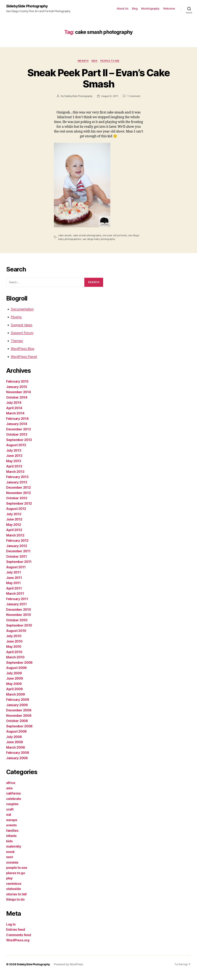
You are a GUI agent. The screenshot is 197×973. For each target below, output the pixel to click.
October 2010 (16, 620)
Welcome (169, 8)
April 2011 (14, 588)
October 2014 (16, 397)
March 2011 (15, 593)
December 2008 (18, 710)
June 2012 (14, 519)
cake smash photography (87, 235)
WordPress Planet (24, 357)
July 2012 (13, 514)
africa (10, 783)
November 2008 (18, 716)
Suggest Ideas (21, 325)
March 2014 (15, 413)
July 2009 (14, 673)
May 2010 (13, 647)
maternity (13, 846)
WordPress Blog (22, 349)
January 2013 (16, 482)
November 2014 (18, 392)
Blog (134, 8)
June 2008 (14, 742)
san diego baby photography (99, 239)
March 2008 (15, 747)
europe (11, 820)
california (13, 793)
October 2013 (16, 434)
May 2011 (13, 583)
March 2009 (15, 694)
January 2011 (16, 604)
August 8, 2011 (109, 96)
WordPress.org (18, 940)
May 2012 (13, 525)
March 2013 (15, 472)
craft (10, 809)
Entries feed (15, 929)
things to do (15, 899)
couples (12, 804)
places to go (15, 873)
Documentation (22, 309)
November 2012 (18, 493)
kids (94, 60)
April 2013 (14, 466)
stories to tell (16, 894)
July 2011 (13, 572)
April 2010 (14, 652)
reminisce (13, 884)
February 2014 (17, 419)
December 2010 (18, 609)
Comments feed (18, 935)
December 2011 (18, 551)
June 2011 (14, 578)
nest (9, 857)
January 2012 (16, 546)
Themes (17, 341)
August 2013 (16, 445)
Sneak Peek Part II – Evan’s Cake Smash (98, 78)
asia (9, 788)
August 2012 (16, 509)
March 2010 (15, 657)
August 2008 (16, 731)
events (11, 825)
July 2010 (13, 636)
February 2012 (17, 540)
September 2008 (19, 726)
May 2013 (13, 461)
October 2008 (17, 721)
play (9, 878)
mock (10, 852)
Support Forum (22, 333)
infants (83, 60)
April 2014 (14, 408)
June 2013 (14, 456)
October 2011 (16, 556)
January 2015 (16, 387)
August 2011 (16, 567)
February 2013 (17, 477)
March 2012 (15, 535)
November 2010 (18, 615)
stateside (13, 889)
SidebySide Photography (27, 6)
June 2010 (14, 641)
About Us (122, 8)
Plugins (16, 317)
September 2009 (19, 662)
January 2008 (17, 758)
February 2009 (17, 700)
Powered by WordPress (68, 964)
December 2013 (18, 429)
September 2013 (19, 440)
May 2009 (14, 684)
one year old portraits (114, 235)
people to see (109, 60)
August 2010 (16, 631)
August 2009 (16, 668)
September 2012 (19, 503)
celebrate (13, 799)
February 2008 (17, 753)
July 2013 (13, 450)
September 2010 (19, 625)
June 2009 (14, 678)
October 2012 (16, 498)
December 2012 (18, 487)
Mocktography (150, 8)
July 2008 (14, 737)
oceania (12, 862)
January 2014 (16, 424)
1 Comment (133, 96)
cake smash (64, 235)
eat (8, 815)
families (12, 831)
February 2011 (17, 599)
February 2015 (17, 381)
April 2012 (14, 530)
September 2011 (19, 562)
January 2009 (17, 705)
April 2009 (14, 689)
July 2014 (13, 403)
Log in (10, 924)
